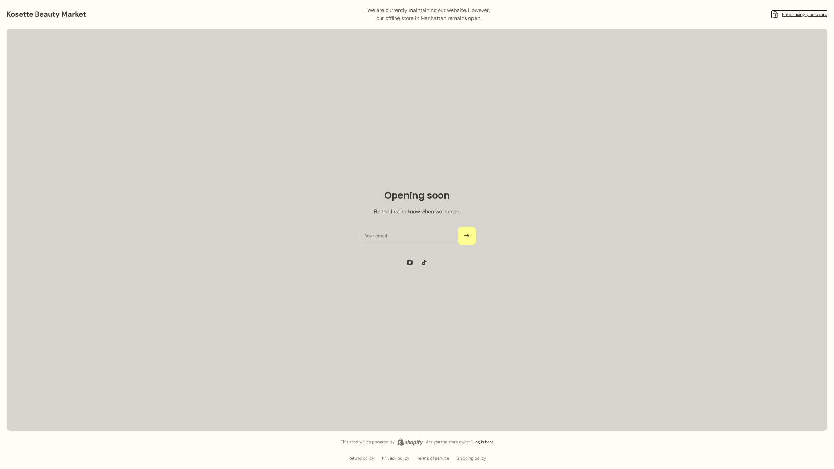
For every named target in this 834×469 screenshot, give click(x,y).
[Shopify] (410, 442)
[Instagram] (410, 262)
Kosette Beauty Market (46, 14)
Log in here (483, 442)
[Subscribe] (467, 236)
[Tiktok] (424, 262)
